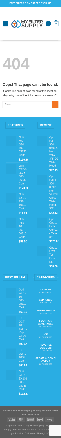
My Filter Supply (35, 425)
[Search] (48, 23)
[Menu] (5, 23)
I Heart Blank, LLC (38, 433)
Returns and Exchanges (16, 410)
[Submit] (55, 104)
